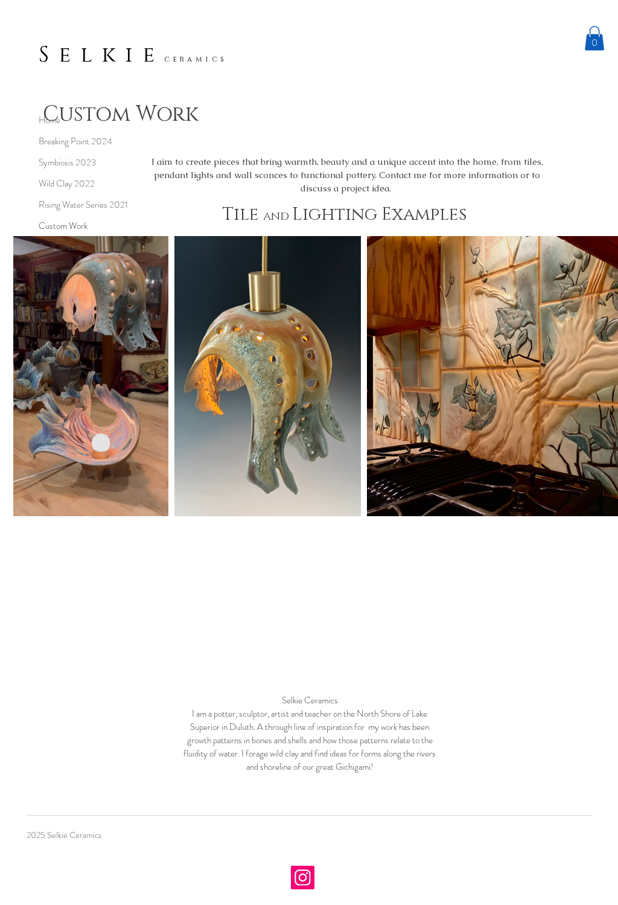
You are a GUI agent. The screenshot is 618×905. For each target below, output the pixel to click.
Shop (47, 268)
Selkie (101, 54)
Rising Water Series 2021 (83, 204)
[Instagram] (302, 877)
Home (49, 120)
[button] (594, 38)
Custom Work (63, 225)
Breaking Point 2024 (75, 141)
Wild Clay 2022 (67, 183)
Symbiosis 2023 (67, 162)
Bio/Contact (60, 247)
